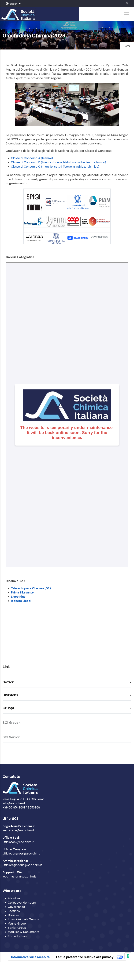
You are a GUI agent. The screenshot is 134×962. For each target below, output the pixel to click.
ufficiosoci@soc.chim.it (18, 842)
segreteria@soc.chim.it (18, 830)
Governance (16, 907)
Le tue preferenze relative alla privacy (85, 957)
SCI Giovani (12, 722)
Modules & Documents (23, 932)
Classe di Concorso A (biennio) (32, 158)
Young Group (17, 923)
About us (14, 898)
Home (127, 45)
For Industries (17, 936)
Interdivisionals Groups (23, 919)
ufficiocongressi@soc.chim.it (22, 853)
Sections (14, 911)
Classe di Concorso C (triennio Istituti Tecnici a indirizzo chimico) (55, 166)
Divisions (13, 915)
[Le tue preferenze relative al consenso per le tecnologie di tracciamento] (128, 956)
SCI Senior (11, 737)
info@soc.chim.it (14, 803)
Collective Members (22, 902)
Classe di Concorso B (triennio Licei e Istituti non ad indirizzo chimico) (58, 162)
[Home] (17, 14)
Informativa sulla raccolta (30, 957)
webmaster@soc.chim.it (19, 876)
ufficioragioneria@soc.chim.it (22, 865)
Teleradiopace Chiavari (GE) (31, 588)
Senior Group (17, 928)
